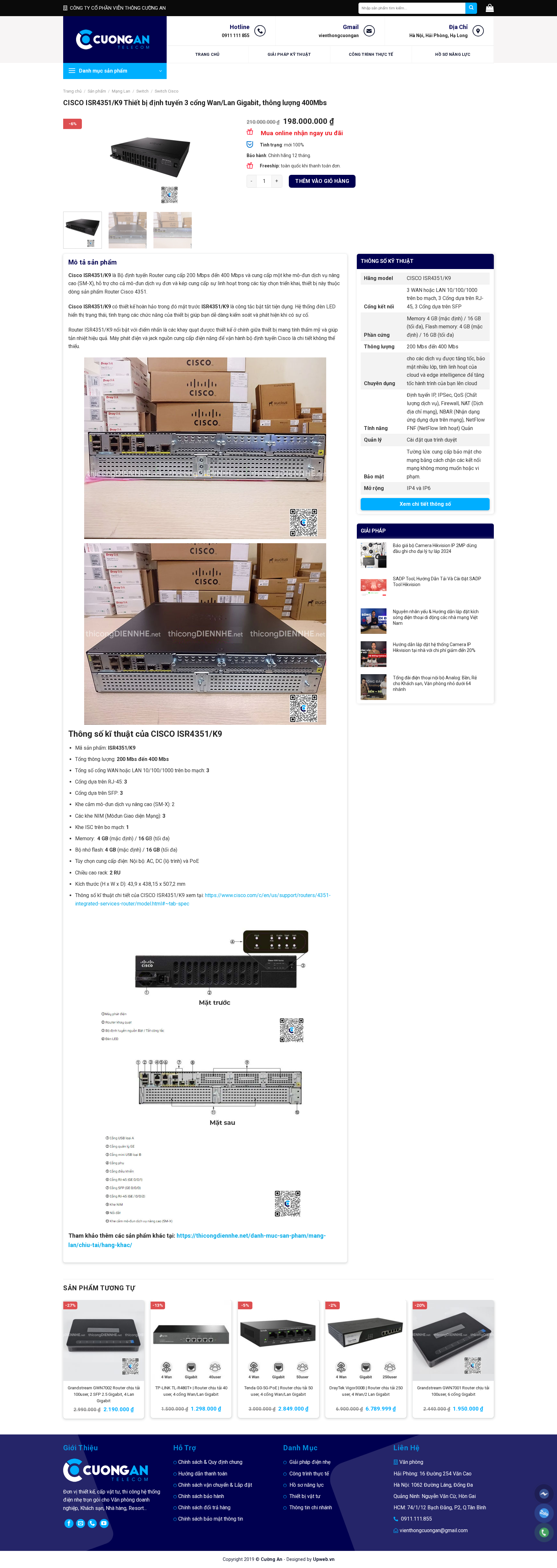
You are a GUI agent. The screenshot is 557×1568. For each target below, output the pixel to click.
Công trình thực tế (371, 54)
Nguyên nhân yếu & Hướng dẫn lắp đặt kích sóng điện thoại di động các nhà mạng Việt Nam (436, 617)
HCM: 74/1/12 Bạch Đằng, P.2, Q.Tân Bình (440, 1507)
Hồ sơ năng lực (452, 54)
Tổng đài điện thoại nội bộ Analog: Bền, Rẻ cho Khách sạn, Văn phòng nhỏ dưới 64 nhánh (435, 683)
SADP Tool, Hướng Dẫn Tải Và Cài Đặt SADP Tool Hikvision (437, 581)
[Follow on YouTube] (104, 1523)
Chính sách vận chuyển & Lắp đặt (215, 1485)
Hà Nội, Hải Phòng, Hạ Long (438, 35)
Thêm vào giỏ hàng (322, 181)
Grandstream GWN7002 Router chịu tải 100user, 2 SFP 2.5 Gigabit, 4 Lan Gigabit (104, 1394)
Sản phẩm (97, 91)
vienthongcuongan (339, 35)
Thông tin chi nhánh (310, 1507)
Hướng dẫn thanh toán (202, 1474)
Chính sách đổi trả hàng (204, 1507)
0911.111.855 (416, 1519)
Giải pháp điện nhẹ (309, 1462)
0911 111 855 (235, 35)
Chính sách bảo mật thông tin (210, 1519)
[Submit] (471, 8)
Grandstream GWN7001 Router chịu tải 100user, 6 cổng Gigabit (453, 1391)
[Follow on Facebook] (68, 1523)
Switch (142, 91)
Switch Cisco (167, 91)
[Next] (225, 162)
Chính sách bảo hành (201, 1496)
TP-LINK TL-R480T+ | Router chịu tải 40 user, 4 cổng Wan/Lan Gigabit (191, 1391)
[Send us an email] (80, 1523)
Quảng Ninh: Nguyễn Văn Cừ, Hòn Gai (435, 1496)
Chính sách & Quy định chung (210, 1462)
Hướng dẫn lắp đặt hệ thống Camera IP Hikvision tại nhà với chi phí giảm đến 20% (434, 647)
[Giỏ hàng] (490, 8)
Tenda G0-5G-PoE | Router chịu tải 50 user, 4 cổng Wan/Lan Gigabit (278, 1391)
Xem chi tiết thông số (425, 504)
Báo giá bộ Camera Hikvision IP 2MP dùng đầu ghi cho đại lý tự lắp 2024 (435, 548)
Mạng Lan (121, 91)
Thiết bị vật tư (304, 1496)
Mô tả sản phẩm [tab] (92, 262)
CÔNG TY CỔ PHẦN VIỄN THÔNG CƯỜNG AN (118, 8)
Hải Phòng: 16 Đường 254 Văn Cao (433, 1474)
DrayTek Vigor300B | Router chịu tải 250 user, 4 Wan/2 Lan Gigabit (366, 1391)
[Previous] (75, 162)
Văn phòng (411, 1462)
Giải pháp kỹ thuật (289, 54)
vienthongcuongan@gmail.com (434, 1530)
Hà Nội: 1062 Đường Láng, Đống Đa (433, 1485)
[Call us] (92, 1523)
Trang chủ (207, 54)
